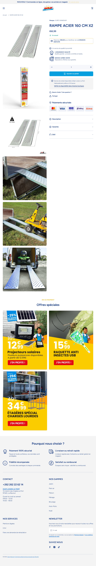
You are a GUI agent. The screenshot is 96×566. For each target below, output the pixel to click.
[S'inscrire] (90, 530)
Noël (50, 511)
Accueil (5, 15)
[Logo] (48, 8)
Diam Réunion (11, 556)
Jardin (51, 484)
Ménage (51, 497)
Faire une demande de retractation (14, 532)
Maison (51, 493)
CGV (4, 528)
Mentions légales (9, 524)
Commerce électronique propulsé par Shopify (27, 556)
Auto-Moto (53, 506)
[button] (92, 8)
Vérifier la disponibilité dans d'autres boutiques (69, 86)
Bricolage (52, 502)
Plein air (51, 488)
